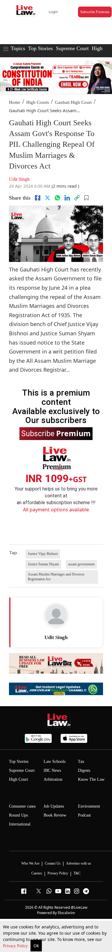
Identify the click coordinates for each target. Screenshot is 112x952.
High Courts (37, 102)
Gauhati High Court (73, 102)
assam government (81, 564)
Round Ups (18, 815)
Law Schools (54, 761)
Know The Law (91, 779)
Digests (84, 770)
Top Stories (40, 48)
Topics (18, 48)
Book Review (55, 815)
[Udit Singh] (56, 615)
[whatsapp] (57, 197)
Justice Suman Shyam (43, 564)
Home (14, 102)
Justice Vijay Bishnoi (43, 554)
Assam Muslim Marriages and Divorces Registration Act (56, 576)
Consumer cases (22, 806)
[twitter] (47, 197)
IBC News (52, 770)
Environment (89, 806)
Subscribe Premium (94, 12)
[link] (77, 197)
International (19, 824)
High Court (18, 779)
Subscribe (56, 433)
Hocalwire (66, 913)
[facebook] (37, 197)
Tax (81, 761)
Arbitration (53, 779)
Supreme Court (72, 48)
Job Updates (54, 806)
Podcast (84, 815)
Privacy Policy (16, 946)
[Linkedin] (67, 197)
